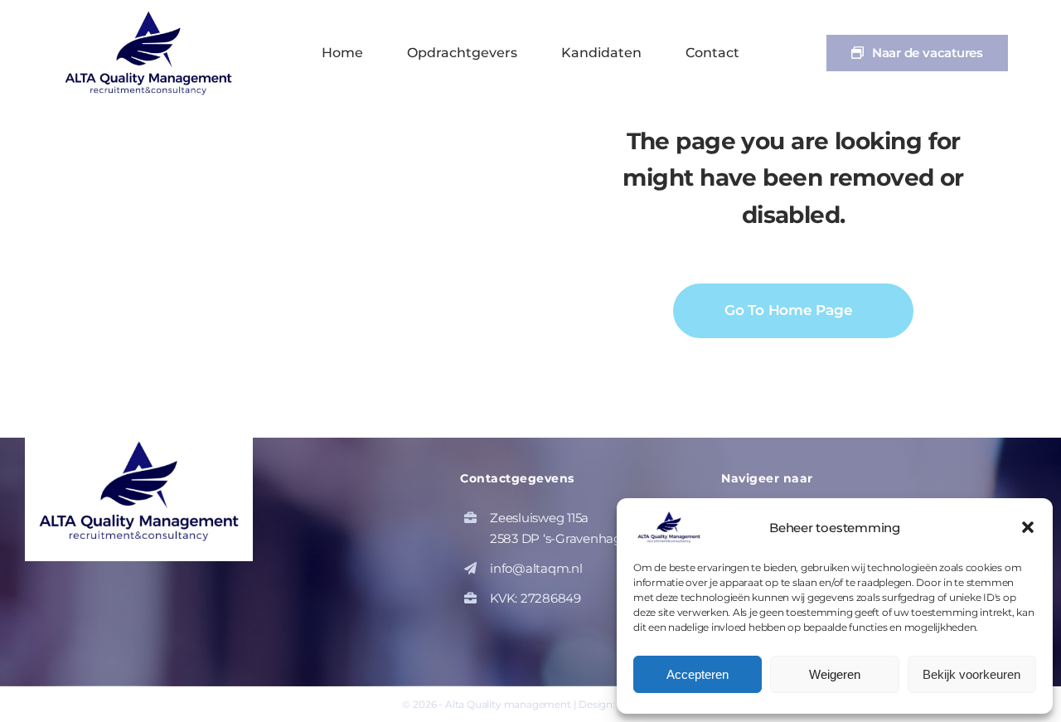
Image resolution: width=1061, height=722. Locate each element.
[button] (1028, 527)
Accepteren (697, 674)
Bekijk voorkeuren (971, 674)
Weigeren (834, 674)
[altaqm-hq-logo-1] (152, 14)
